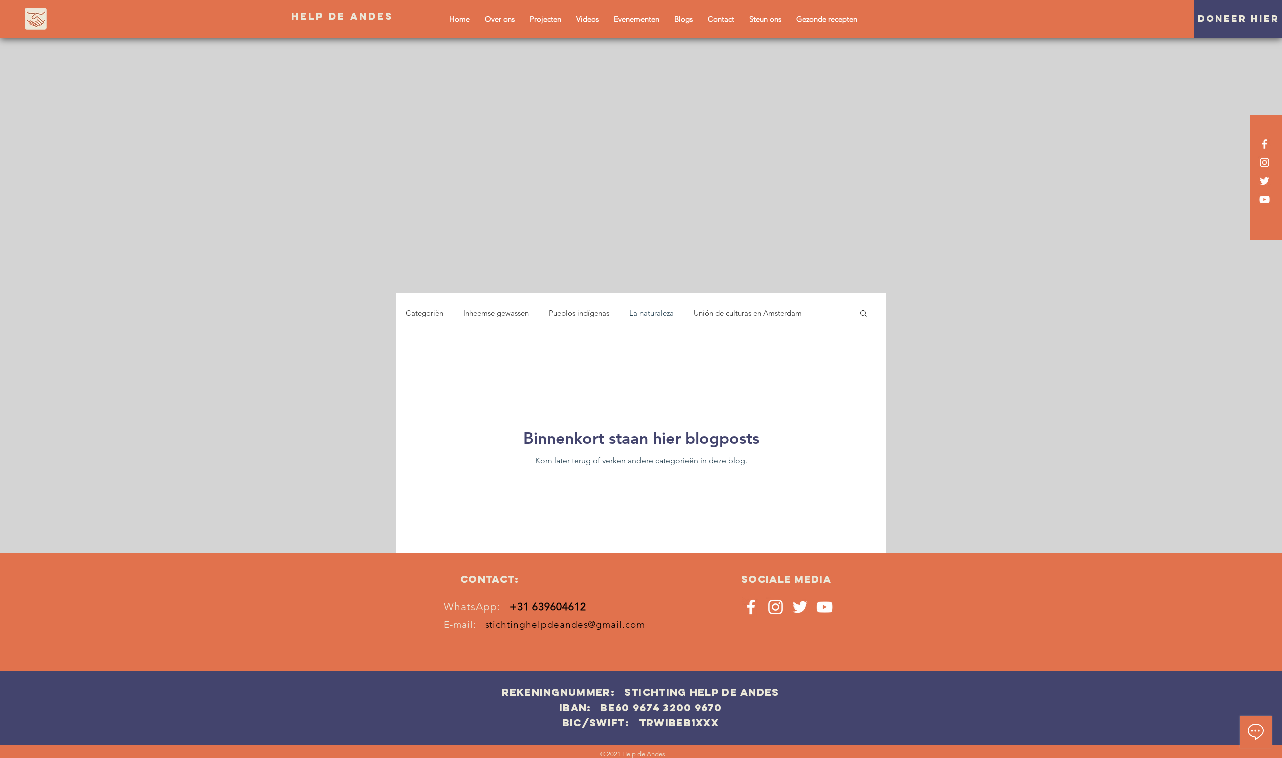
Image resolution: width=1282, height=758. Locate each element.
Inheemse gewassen (496, 313)
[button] (863, 314)
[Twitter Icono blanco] (1264, 181)
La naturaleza (651, 313)
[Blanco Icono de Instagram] (1264, 162)
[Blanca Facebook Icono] (1264, 144)
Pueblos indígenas (579, 313)
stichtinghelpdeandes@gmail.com (565, 624)
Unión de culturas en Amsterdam (748, 313)
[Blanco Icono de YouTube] (1264, 199)
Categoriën (424, 313)
